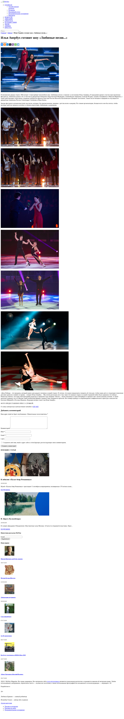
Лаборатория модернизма (8, 597)
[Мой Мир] (7, 44)
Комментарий (5, 428)
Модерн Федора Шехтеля (8, 578)
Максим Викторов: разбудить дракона (12, 559)
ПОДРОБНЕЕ (5, 490)
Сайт (2, 439)
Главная (3, 33)
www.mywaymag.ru (53, 681)
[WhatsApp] (15, 44)
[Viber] (13, 44)
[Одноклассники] (4, 44)
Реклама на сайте (10, 708)
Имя (3, 432)
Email (3, 435)
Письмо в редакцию (11, 706)
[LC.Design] (5, 688)
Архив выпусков (6, 703)
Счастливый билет (6, 616)
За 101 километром (6, 636)
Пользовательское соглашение (15, 710)
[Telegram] (18, 44)
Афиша (10, 33)
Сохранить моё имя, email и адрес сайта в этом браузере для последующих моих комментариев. (34, 442)
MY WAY (35, 406)
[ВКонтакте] (2, 44)
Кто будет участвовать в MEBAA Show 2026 (13, 655)
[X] (10, 44)
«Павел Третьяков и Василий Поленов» (12, 674)
